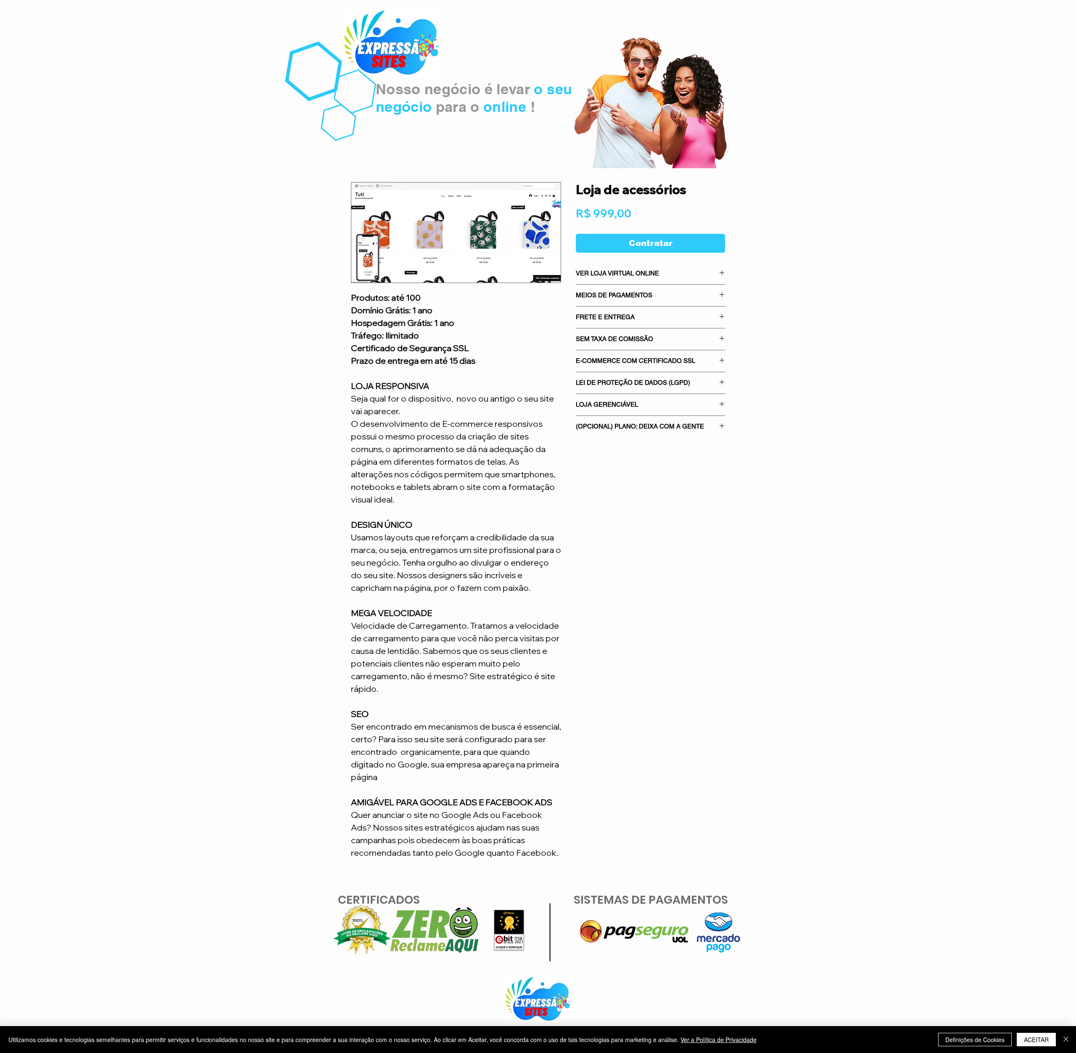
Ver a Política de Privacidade (718, 1039)
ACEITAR (1036, 1039)
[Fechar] (1066, 1039)
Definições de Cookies (975, 1039)
